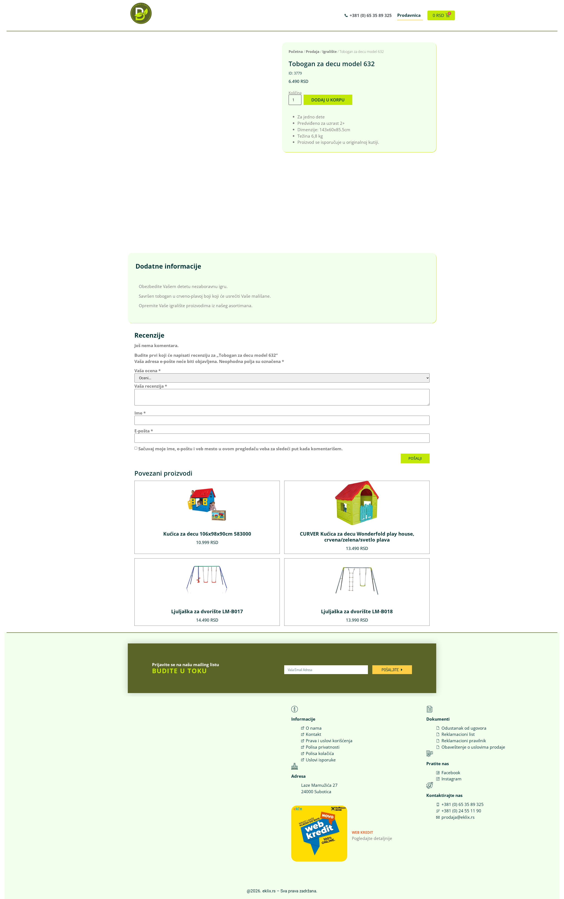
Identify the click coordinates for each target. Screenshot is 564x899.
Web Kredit (362, 832)
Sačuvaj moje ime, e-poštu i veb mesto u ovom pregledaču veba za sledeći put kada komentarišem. (240, 449)
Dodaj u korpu (328, 100)
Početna (296, 51)
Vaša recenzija (150, 386)
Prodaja (312, 51)
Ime (140, 413)
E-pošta (143, 431)
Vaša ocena (147, 370)
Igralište (329, 51)
